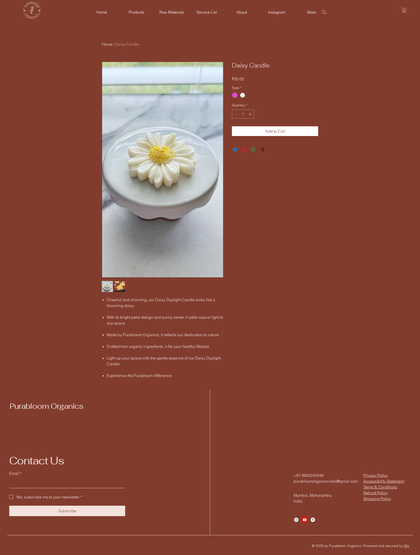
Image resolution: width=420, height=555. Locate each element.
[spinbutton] (243, 114)
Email (15, 473)
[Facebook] (312, 519)
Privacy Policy (375, 475)
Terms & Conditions (380, 487)
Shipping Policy (377, 498)
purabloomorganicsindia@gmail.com (326, 481)
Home (107, 44)
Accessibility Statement (383, 481)
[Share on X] (263, 150)
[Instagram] (296, 519)
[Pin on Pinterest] (244, 150)
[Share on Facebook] (235, 150)
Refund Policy (375, 492)
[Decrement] (236, 114)
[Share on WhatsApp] (253, 150)
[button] (404, 10)
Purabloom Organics (46, 406)
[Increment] (250, 114)
